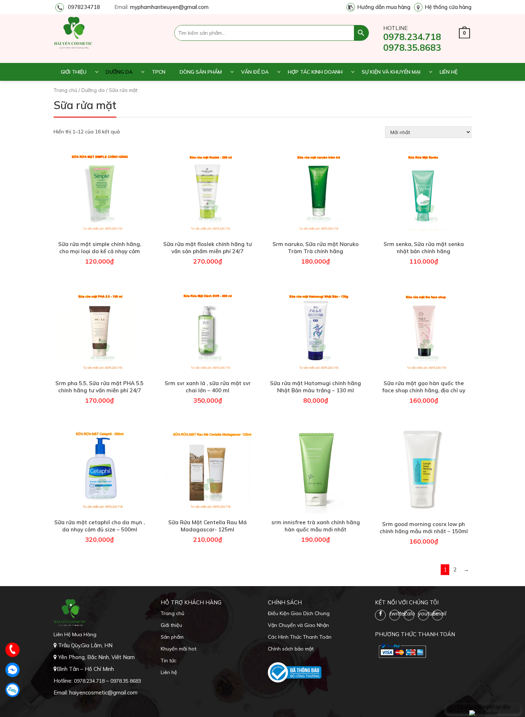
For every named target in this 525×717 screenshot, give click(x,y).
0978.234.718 (412, 36)
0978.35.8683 (412, 47)
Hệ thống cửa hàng (448, 7)
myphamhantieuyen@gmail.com (169, 7)
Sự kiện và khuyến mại (391, 72)
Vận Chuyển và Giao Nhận (298, 625)
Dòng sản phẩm (201, 72)
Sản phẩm (172, 637)
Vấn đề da (255, 72)
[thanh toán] (402, 650)
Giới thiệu (73, 72)
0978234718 (84, 7)
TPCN (158, 72)
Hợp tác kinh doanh (315, 72)
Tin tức (168, 660)
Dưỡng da (119, 72)
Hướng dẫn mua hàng (383, 7)
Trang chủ (65, 90)
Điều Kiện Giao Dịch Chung (299, 613)
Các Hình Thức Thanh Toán (299, 637)
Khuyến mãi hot (178, 648)
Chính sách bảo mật (291, 648)
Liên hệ (449, 72)
